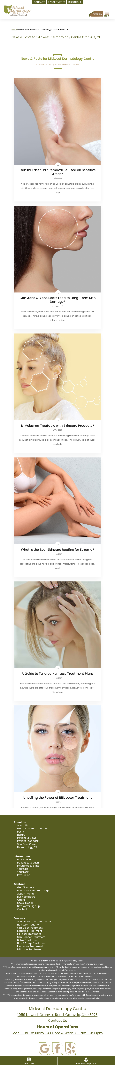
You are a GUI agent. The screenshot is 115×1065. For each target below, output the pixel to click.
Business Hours (26, 896)
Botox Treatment (27, 940)
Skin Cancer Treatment (31, 937)
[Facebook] (57, 1048)
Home (14, 29)
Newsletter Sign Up (28, 906)
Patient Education (28, 862)
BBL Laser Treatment (29, 949)
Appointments (25, 893)
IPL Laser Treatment (29, 934)
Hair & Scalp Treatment (31, 943)
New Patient (24, 859)
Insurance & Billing (28, 865)
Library (21, 834)
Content (22, 909)
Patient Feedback (27, 841)
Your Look (22, 872)
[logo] (17, 10)
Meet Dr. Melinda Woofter (32, 828)
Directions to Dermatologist (34, 890)
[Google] (44, 1048)
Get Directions (25, 887)
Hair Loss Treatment (29, 924)
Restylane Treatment (30, 946)
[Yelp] (71, 1048)
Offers (21, 900)
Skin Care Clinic (26, 844)
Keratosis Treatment (29, 931)
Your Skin (22, 869)
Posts (20, 831)
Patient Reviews (26, 838)
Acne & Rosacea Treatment (34, 921)
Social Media (25, 903)
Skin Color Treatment (30, 927)
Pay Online (23, 875)
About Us (22, 825)
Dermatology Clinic (29, 847)
